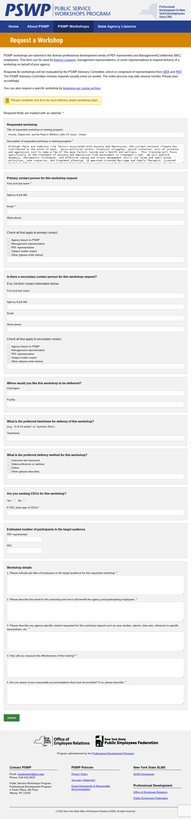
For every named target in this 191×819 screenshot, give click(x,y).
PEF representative (22, 247)
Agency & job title (17, 194)
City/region (13, 388)
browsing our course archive (81, 88)
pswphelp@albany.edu (31, 774)
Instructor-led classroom (25, 460)
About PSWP (38, 26)
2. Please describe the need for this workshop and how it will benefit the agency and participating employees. (72, 599)
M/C (9, 545)
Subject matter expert (24, 251)
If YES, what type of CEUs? (23, 507)
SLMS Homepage (143, 774)
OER (166, 71)
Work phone (14, 217)
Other (27, 254)
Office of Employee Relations (150, 792)
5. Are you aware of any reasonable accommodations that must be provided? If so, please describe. (66, 682)
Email (11, 206)
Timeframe (13, 433)
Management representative (28, 243)
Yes (9, 500)
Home (14, 26)
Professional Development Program (113, 753)
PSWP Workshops (73, 26)
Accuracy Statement (83, 780)
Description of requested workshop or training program (40, 141)
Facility (11, 399)
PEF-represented (17, 534)
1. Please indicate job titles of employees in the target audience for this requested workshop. (62, 572)
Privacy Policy (79, 774)
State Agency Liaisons (117, 26)
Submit (11, 717)
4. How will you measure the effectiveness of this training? (42, 655)
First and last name (19, 183)
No (20, 500)
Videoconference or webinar (28, 464)
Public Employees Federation (150, 798)
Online (15, 467)
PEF (178, 71)
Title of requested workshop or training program (35, 129)
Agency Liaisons (65, 60)
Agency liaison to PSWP (25, 239)
